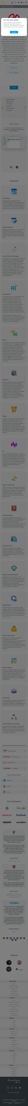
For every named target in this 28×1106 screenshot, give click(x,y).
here (8, 25)
